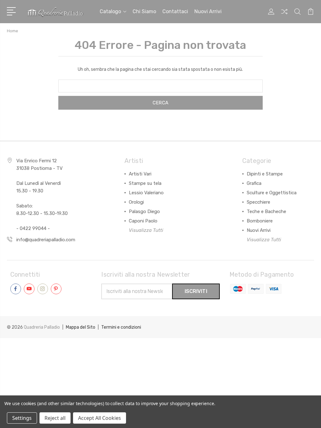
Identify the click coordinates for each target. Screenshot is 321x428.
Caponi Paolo (143, 221)
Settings (22, 418)
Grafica (254, 183)
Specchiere (258, 202)
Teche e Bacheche (266, 211)
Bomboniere (260, 221)
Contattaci (175, 11)
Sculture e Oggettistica (272, 193)
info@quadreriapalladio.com (45, 240)
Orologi (136, 202)
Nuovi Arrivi (259, 230)
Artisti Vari (140, 174)
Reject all (55, 418)
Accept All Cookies (99, 418)
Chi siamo (144, 11)
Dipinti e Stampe (265, 174)
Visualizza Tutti (146, 230)
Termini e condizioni (121, 327)
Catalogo (110, 11)
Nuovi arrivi (208, 11)
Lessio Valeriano (146, 193)
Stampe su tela (145, 183)
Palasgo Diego (144, 211)
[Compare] (284, 15)
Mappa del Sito (80, 327)
